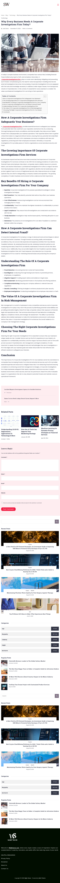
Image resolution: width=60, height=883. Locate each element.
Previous (9, 392)
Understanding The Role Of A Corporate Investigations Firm (20, 106)
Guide (27, 590)
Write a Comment (27, 29)
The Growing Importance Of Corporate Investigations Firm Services (23, 100)
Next (5, 401)
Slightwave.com (14, 848)
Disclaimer (4, 862)
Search (57, 522)
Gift (30, 612)
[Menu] (58, 5)
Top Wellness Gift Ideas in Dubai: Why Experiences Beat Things (30, 614)
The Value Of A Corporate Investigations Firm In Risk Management (22, 108)
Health (32, 590)
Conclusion (6, 112)
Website (3, 493)
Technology (4, 18)
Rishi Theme (42, 878)
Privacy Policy (5, 858)
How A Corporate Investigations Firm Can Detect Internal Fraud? (22, 104)
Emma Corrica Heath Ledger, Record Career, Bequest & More (21, 398)
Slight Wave (28, 878)
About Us (4, 865)
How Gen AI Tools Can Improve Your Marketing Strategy (29, 431)
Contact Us (4, 868)
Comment (4, 457)
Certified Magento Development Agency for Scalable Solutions (22, 389)
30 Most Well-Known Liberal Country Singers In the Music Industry (31, 677)
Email (3, 483)
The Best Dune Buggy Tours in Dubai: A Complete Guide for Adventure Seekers (34, 669)
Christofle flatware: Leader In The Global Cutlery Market (27, 661)
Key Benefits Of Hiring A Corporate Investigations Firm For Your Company (24, 102)
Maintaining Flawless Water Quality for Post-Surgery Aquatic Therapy (30, 593)
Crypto (30, 544)
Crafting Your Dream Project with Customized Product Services (29, 684)
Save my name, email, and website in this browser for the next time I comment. (22, 503)
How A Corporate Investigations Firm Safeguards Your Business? (21, 98)
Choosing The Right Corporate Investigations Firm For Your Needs (22, 110)
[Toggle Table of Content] (44, 96)
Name (3, 474)
